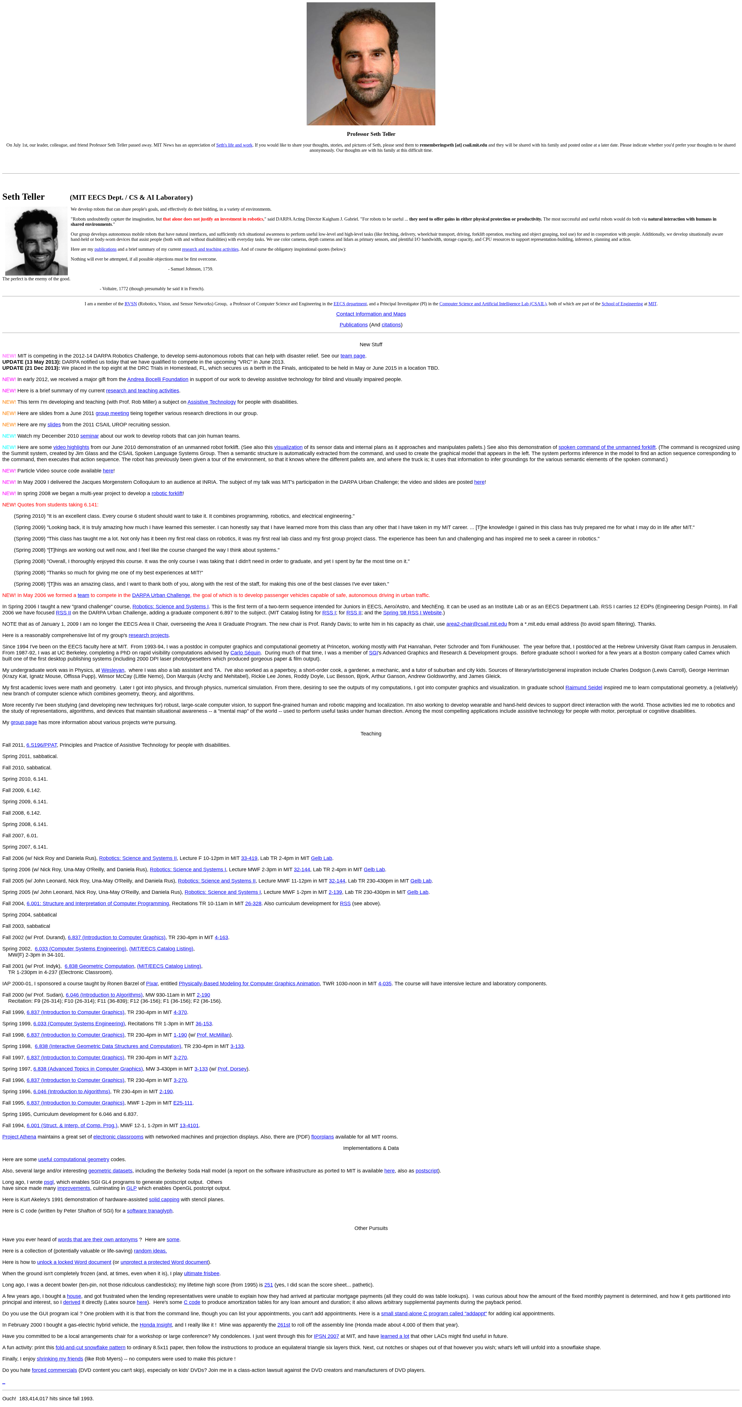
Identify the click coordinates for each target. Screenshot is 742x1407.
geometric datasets (110, 1171)
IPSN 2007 (326, 1336)
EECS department (350, 303)
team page (353, 356)
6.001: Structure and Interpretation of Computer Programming (98, 903)
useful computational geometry (73, 1159)
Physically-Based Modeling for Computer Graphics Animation (249, 983)
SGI (373, 653)
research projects (149, 635)
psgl (49, 1182)
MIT (652, 303)
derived (71, 1302)
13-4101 (189, 1125)
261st (283, 1325)
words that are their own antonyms (98, 1239)
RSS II (63, 613)
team (83, 595)
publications (105, 249)
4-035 (385, 983)
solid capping (164, 1199)
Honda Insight (156, 1325)
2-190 (203, 995)
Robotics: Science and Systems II (138, 858)
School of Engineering (622, 303)
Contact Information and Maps (371, 314)
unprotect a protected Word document (164, 1262)
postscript (427, 1171)
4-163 (221, 937)
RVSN (131, 303)
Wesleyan (112, 670)
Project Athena (19, 1137)
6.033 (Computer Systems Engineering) (80, 949)
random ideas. (150, 1251)
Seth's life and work (234, 144)
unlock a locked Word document (74, 1262)
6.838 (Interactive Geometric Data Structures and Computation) (108, 1046)
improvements (73, 1188)
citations (391, 325)
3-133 (237, 1046)
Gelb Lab (321, 858)
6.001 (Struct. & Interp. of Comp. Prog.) (72, 1125)
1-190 (180, 1035)
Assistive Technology (212, 402)
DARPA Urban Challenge (161, 595)
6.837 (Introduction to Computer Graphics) (117, 937)
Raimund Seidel (583, 687)
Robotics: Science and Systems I (170, 606)
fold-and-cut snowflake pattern (91, 1347)
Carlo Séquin (245, 653)
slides (54, 424)
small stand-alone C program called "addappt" (434, 1313)
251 (268, 1285)
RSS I (329, 613)
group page (24, 722)
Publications (354, 325)
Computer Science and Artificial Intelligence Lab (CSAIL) (492, 303)
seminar (89, 436)
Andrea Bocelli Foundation (157, 379)
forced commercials (54, 1370)
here (108, 471)
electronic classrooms (118, 1137)
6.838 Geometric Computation (99, 966)
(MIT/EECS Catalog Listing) (161, 949)
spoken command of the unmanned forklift (607, 447)
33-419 (249, 858)
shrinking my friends (60, 1359)
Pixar (152, 983)
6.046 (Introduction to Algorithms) (104, 995)
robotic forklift (167, 493)
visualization (288, 447)
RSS (345, 903)
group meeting (112, 413)
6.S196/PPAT (41, 745)
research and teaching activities (210, 249)
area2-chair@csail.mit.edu (476, 624)
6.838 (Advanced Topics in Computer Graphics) (88, 1069)
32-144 (302, 869)
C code (192, 1302)
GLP (131, 1188)
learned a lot (395, 1336)
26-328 (253, 903)
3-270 (180, 1057)
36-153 (204, 1024)
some (173, 1239)
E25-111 (182, 1103)
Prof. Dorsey (232, 1069)
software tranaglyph (149, 1211)
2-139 (335, 892)
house (74, 1296)
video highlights (71, 447)
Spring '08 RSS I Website (412, 613)
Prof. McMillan (213, 1035)
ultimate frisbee (201, 1273)
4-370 (180, 1012)
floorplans (322, 1137)
